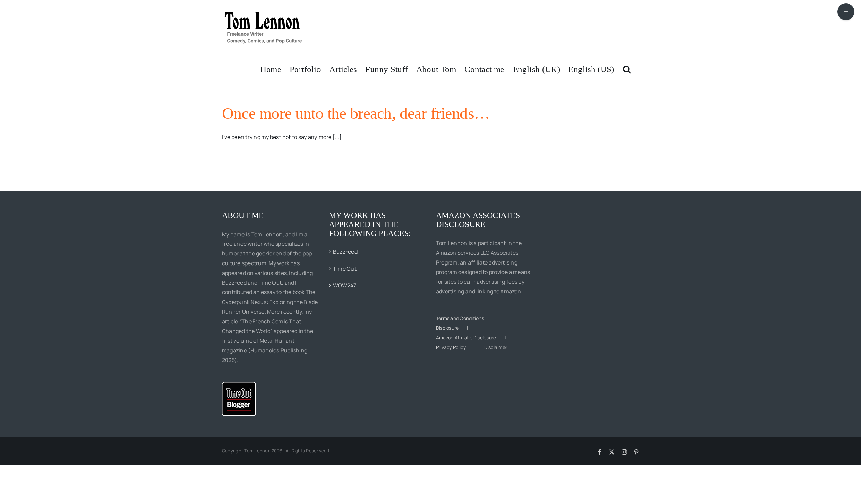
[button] (627, 69)
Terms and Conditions (460, 318)
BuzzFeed (345, 251)
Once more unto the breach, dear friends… (356, 113)
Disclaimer (495, 347)
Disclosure (447, 328)
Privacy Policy (451, 347)
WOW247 (344, 285)
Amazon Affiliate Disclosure (466, 337)
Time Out (345, 268)
